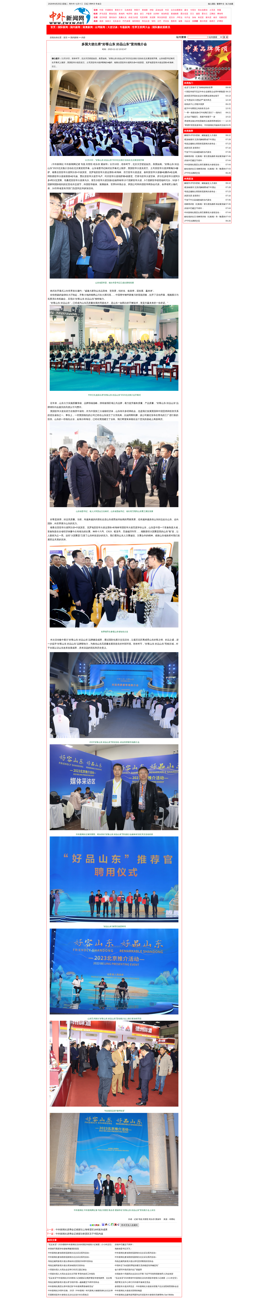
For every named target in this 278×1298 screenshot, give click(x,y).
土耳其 (212, 10)
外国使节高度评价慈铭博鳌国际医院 (63, 1249)
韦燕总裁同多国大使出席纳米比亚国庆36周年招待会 (70, 1261)
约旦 (167, 10)
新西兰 (212, 21)
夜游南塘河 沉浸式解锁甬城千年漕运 (200, 139)
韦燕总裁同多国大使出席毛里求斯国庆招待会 (134, 1261)
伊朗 (151, 10)
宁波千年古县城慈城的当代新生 (197, 152)
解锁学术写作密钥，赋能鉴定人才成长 (200, 135)
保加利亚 (165, 14)
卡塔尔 (193, 10)
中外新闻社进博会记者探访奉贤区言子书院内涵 (79, 1233)
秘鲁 (180, 21)
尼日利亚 (103, 17)
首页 (53, 27)
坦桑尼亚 (223, 17)
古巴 (159, 21)
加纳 (194, 17)
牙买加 (166, 21)
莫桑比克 (122, 17)
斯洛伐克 (113, 14)
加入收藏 (229, 4)
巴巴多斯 (126, 21)
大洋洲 (195, 21)
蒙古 (186, 10)
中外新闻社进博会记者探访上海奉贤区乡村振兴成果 (81, 1229)
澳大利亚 (204, 21)
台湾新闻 (100, 27)
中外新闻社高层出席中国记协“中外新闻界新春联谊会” (71, 1286)
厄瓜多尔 (117, 21)
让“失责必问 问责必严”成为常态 (197, 100)
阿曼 (219, 10)
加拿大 (108, 21)
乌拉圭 (187, 21)
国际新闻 (63, 27)
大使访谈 (112, 27)
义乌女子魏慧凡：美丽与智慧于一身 (199, 117)
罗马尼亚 (103, 14)
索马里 (208, 17)
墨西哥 (174, 21)
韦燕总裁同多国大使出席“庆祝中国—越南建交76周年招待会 (73, 1282)
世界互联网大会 (141, 27)
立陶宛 (212, 14)
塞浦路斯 (175, 14)
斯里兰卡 (119, 10)
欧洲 (95, 14)
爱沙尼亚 (184, 14)
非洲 (95, 17)
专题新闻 (125, 27)
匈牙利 (129, 14)
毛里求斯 (144, 17)
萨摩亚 (220, 21)
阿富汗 (137, 10)
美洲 (95, 21)
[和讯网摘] (118, 1225)
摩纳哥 (220, 14)
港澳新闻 (88, 27)
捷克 (136, 14)
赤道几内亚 (133, 17)
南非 (215, 17)
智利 (153, 21)
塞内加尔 (113, 17)
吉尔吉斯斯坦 (176, 10)
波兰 (142, 14)
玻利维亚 (136, 21)
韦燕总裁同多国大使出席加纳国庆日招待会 (66, 1265)
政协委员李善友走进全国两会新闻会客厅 (201, 96)
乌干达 (187, 17)
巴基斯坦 (109, 10)
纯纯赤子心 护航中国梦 (194, 104)
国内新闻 (75, 27)
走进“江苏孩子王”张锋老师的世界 (198, 87)
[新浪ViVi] (115, 1225)
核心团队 (212, 4)
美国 (101, 21)
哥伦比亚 (146, 21)
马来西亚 (128, 10)
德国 (198, 14)
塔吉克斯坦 (203, 10)
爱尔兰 (205, 14)
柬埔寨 (145, 10)
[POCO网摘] (112, 1225)
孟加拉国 (159, 10)
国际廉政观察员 (161, 27)
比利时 (156, 14)
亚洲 (95, 10)
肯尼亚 (201, 17)
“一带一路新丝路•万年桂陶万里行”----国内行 (203, 112)
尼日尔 (172, 17)
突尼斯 (152, 17)
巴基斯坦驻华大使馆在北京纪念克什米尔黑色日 (68, 1295)
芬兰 (192, 14)
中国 (101, 10)
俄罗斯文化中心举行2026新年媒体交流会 (132, 1282)
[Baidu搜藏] (103, 1225)
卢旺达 (179, 17)
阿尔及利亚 (162, 17)
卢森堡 (149, 14)
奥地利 (122, 14)
